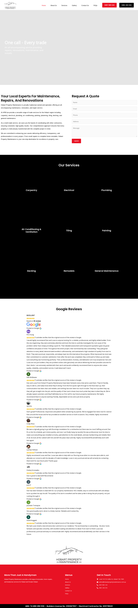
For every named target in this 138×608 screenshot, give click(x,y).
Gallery (74, 5)
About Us (54, 5)
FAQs (95, 5)
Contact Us (85, 5)
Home (44, 5)
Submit (76, 141)
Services (64, 5)
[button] (2, 47)
